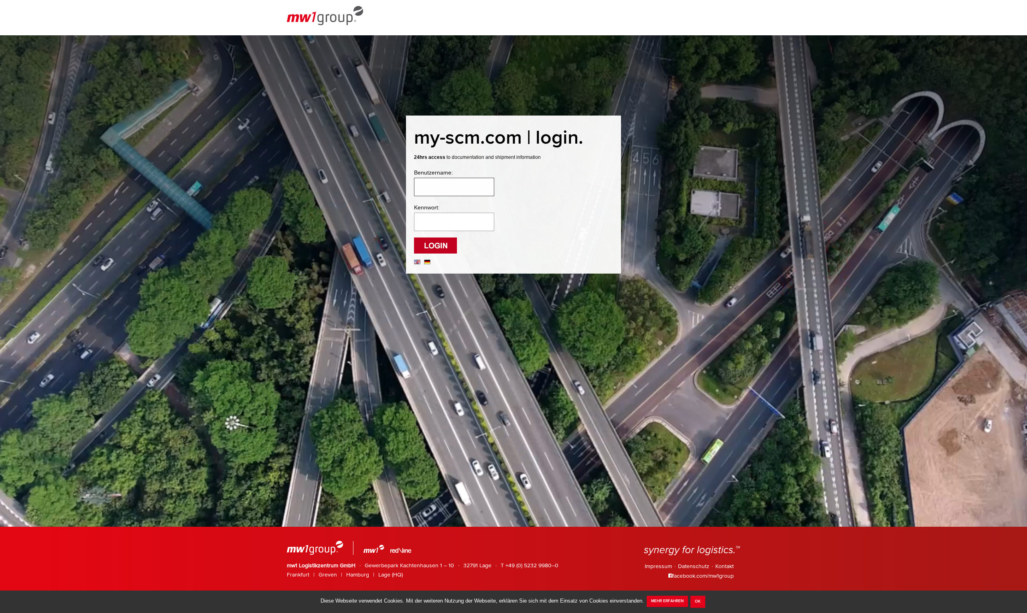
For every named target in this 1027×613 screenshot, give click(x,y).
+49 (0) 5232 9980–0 (531, 565)
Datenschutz (693, 566)
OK (697, 601)
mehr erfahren (667, 601)
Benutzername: (433, 172)
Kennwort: (427, 207)
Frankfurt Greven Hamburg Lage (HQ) (345, 575)
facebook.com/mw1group (703, 576)
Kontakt (724, 566)
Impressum (658, 566)
